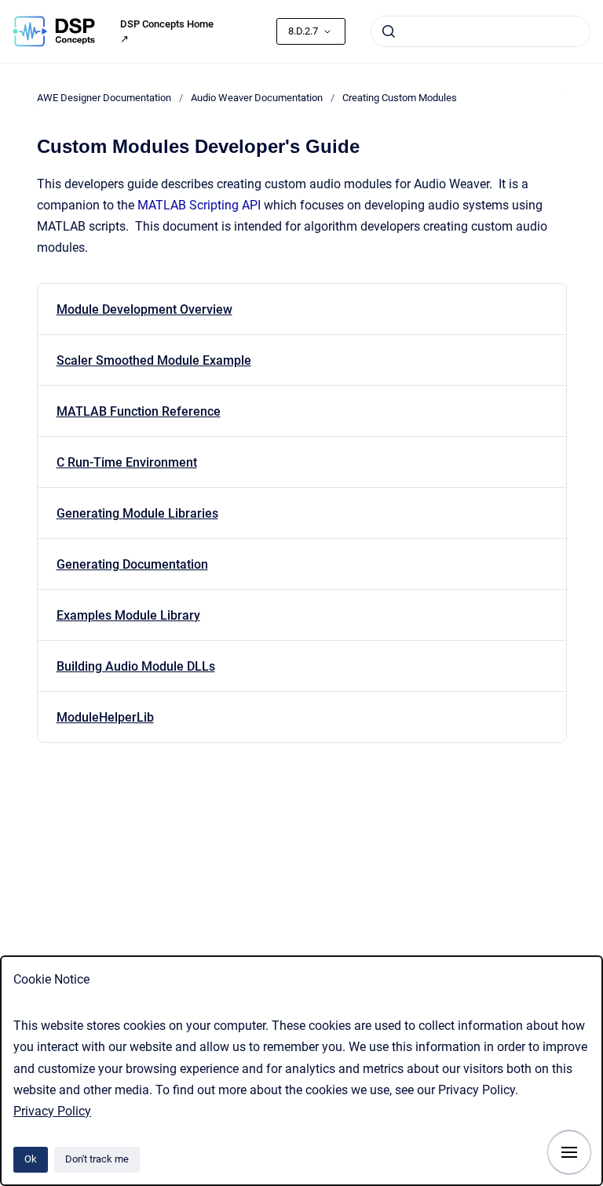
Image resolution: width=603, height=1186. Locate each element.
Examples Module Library (128, 615)
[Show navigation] (569, 1152)
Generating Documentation (132, 564)
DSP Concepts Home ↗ (167, 31)
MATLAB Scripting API (199, 205)
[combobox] (480, 31)
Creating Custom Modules (399, 98)
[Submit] (388, 31)
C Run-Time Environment (127, 462)
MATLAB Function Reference (139, 411)
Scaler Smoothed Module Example (154, 360)
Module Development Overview (144, 309)
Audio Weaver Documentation (257, 98)
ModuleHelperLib (105, 717)
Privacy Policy (52, 1111)
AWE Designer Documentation (104, 98)
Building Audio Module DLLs (136, 666)
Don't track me (97, 1159)
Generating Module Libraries (137, 513)
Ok (30, 1159)
